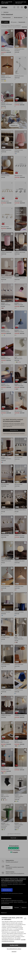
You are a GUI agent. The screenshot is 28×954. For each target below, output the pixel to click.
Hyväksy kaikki (14, 945)
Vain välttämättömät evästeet (14, 948)
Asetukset (14, 951)
